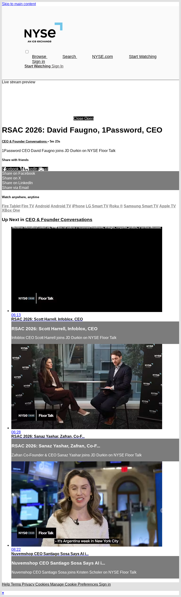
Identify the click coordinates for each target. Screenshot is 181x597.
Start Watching (142, 56)
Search (69, 56)
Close (79, 118)
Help (6, 584)
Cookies (42, 584)
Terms (16, 584)
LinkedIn (30, 169)
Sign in (38, 61)
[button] (27, 51)
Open (89, 118)
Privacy (28, 584)
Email (43, 169)
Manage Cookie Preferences (74, 584)
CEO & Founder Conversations (25, 141)
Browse (39, 56)
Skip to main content (19, 4)
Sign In (57, 66)
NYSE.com (102, 56)
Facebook (11, 169)
